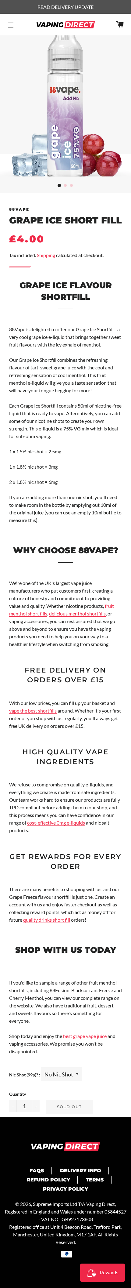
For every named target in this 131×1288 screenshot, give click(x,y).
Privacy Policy (65, 1189)
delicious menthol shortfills (77, 613)
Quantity (17, 1094)
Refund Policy (48, 1180)
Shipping (46, 255)
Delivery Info (80, 1171)
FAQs (37, 1171)
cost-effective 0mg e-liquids (56, 822)
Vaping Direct (100, 1204)
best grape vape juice (85, 1036)
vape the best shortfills (33, 710)
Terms (95, 1180)
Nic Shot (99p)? (24, 1074)
